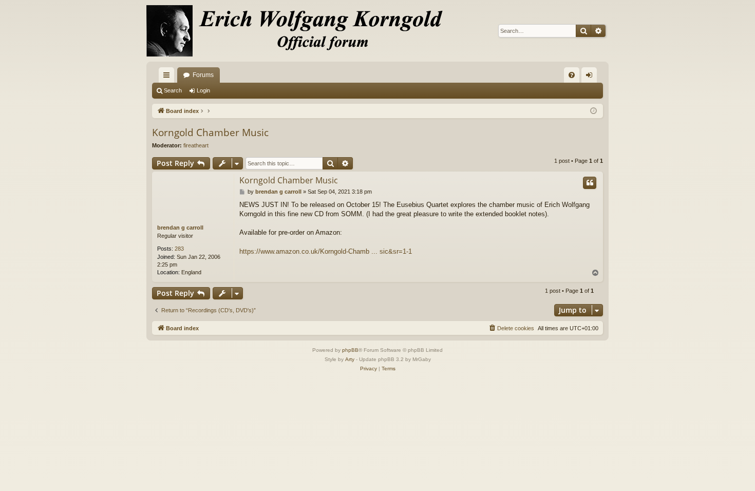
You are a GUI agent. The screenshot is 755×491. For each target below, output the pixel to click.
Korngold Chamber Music (210, 132)
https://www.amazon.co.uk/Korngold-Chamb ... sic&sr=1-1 (325, 251)
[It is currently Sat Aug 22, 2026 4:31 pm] (593, 111)
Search (173, 90)
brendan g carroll (180, 227)
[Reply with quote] (589, 183)
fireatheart (196, 145)
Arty (349, 359)
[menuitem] (571, 75)
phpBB (350, 350)
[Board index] (300, 31)
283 (179, 248)
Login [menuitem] (591, 77)
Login (203, 90)
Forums (203, 75)
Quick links (168, 77)
